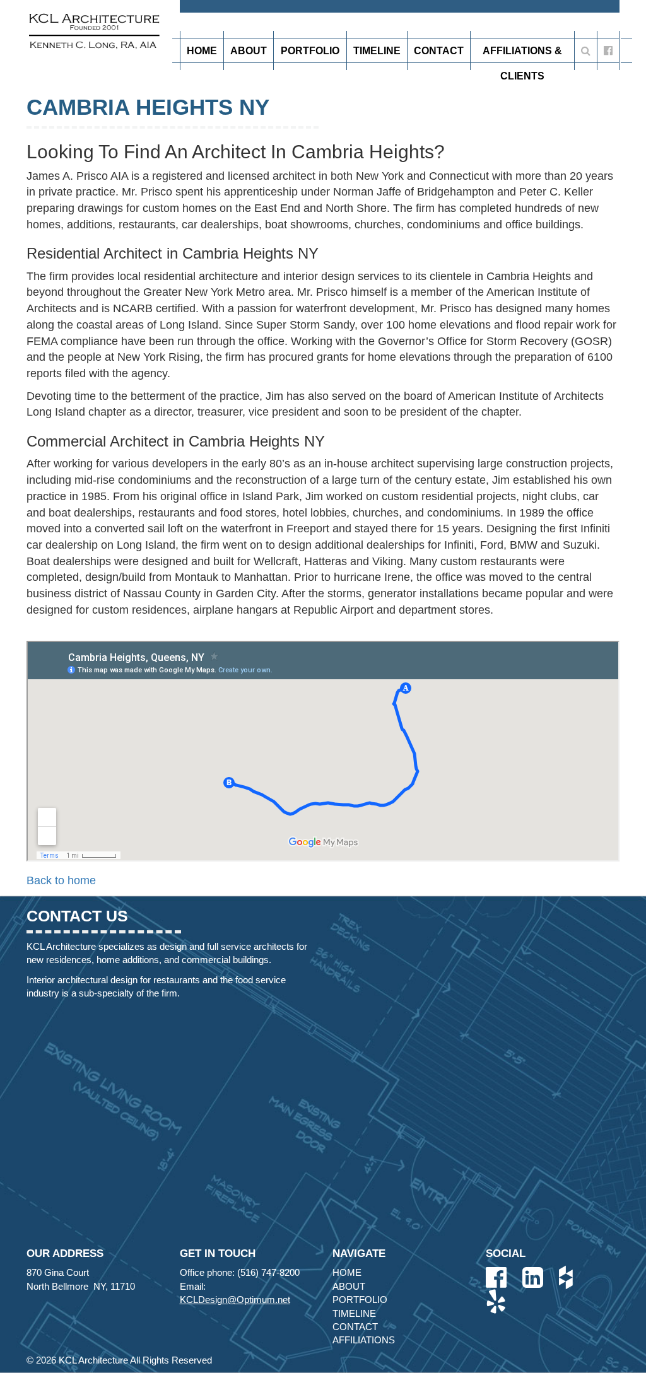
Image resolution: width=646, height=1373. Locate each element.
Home (202, 50)
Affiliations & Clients (522, 54)
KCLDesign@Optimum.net (235, 1299)
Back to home (61, 880)
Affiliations (363, 1340)
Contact (439, 50)
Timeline (377, 50)
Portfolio (310, 50)
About (248, 50)
